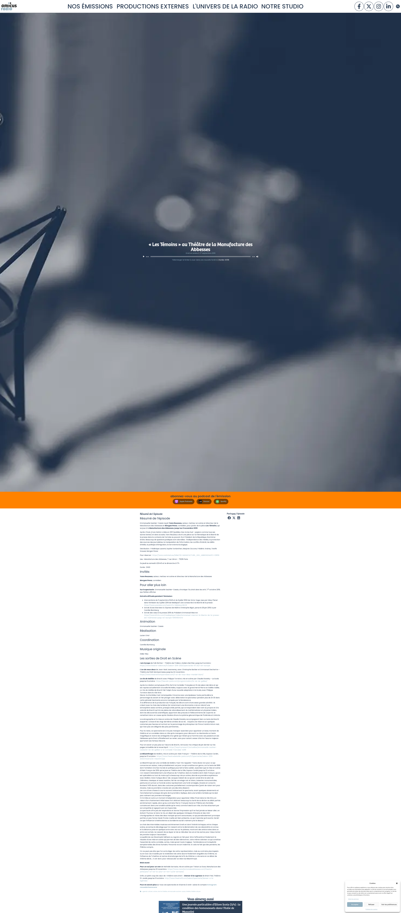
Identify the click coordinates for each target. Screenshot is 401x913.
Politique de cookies (371, 909)
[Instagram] (378, 6)
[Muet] (257, 257)
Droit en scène (192, 253)
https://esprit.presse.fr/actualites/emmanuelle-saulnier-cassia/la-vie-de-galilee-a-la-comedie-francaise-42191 (178, 748)
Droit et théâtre (162, 891)
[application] (200, 256)
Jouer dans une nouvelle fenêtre (204, 260)
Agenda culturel (147, 891)
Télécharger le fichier (181, 260)
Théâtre (188, 891)
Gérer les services (353, 899)
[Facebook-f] (359, 6)
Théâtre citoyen (196, 891)
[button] (397, 883)
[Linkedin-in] (388, 6)
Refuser (371, 904)
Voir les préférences (389, 904)
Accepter (354, 904)
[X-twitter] (369, 6)
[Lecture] (144, 257)
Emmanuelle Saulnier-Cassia (177, 891)
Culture (155, 891)
